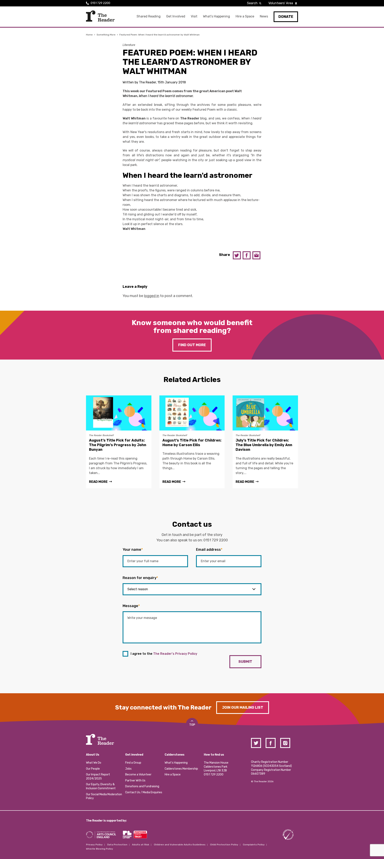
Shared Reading (149, 16)
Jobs (128, 768)
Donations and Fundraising (142, 786)
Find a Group (133, 762)
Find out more (192, 345)
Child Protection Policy (224, 844)
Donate (285, 16)
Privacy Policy (94, 844)
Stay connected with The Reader (163, 707)
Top (192, 725)
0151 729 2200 (100, 3)
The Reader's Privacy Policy (175, 654)
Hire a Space (245, 16)
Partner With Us (135, 780)
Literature (129, 45)
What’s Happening (216, 16)
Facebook (247, 255)
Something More (106, 34)
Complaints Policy (254, 844)
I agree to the (164, 654)
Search (252, 3)
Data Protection (117, 844)
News (264, 16)
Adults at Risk (140, 844)
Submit (245, 661)
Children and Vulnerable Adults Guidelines (179, 844)
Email (256, 255)
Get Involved (175, 16)
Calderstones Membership (181, 768)
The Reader (100, 16)
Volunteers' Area (280, 3)
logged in (151, 296)
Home (89, 34)
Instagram (285, 743)
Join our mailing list (242, 707)
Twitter (237, 255)
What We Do (93, 762)
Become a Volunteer (138, 774)
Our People (93, 768)
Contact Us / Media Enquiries (143, 792)
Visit (194, 16)
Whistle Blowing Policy (99, 848)
